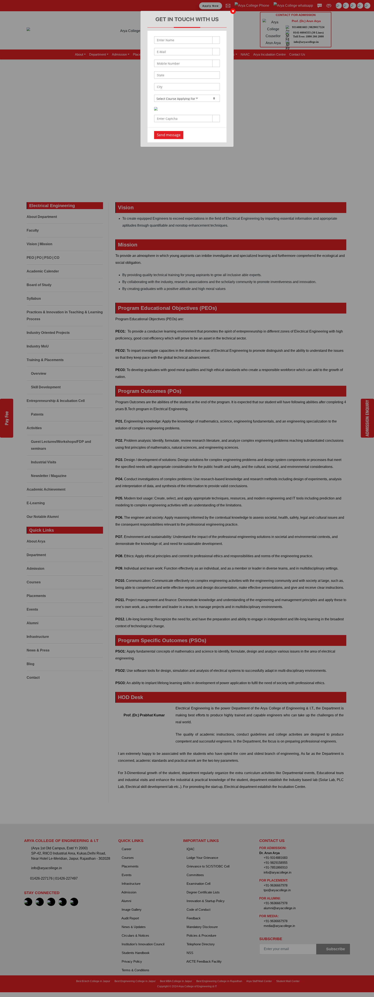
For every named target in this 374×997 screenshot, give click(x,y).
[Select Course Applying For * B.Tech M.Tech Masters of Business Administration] (187, 98)
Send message (169, 135)
